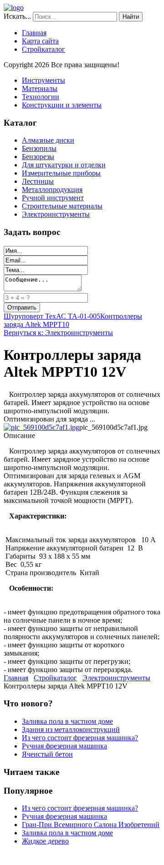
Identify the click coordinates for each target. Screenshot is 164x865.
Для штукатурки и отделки (64, 165)
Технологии (40, 97)
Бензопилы (39, 148)
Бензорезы (38, 156)
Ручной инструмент (53, 198)
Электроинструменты (56, 214)
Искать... (17, 16)
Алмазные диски (48, 140)
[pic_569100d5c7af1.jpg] (41, 427)
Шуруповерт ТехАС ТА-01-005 (52, 316)
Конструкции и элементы (62, 105)
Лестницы (38, 181)
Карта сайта (40, 41)
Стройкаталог (43, 49)
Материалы (39, 88)
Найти (131, 16)
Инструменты (43, 80)
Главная (34, 33)
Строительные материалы (62, 206)
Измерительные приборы (61, 173)
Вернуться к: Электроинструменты (58, 332)
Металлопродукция (52, 189)
